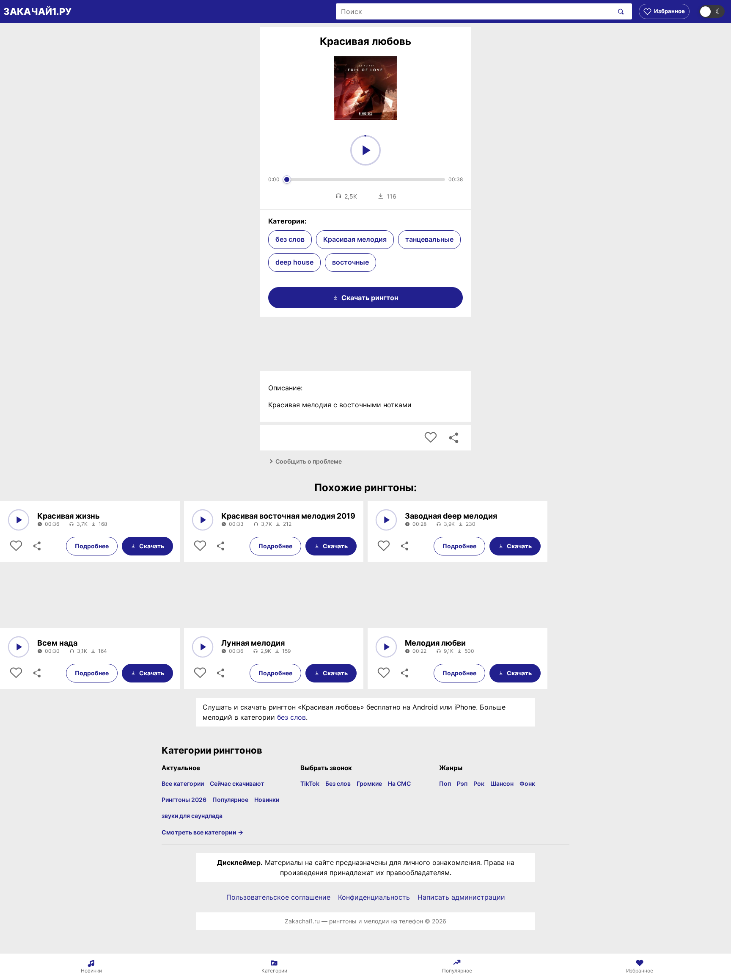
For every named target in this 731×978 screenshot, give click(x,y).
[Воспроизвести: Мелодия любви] (386, 647)
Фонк (527, 783)
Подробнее (92, 546)
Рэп (462, 783)
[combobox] (474, 11)
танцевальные (429, 239)
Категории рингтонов (212, 750)
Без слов (338, 783)
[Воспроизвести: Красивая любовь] (365, 150)
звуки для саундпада (192, 815)
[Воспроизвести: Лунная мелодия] (202, 647)
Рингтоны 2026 (184, 799)
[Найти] (619, 11)
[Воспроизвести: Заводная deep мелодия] (386, 520)
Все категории (183, 783)
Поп (445, 783)
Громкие (369, 783)
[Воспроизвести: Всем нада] (18, 647)
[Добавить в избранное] (430, 437)
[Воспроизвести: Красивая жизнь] (18, 520)
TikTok (309, 783)
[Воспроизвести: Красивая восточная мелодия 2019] (202, 520)
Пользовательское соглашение (278, 897)
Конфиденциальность (374, 897)
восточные (350, 262)
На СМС (399, 783)
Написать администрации (461, 897)
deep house (294, 262)
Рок (478, 783)
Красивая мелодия (355, 239)
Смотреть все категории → (202, 832)
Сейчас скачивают (237, 783)
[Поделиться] (36, 546)
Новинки (266, 799)
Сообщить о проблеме (308, 461)
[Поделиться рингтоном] (453, 437)
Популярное (230, 799)
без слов (290, 239)
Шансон (502, 783)
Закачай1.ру (37, 11)
